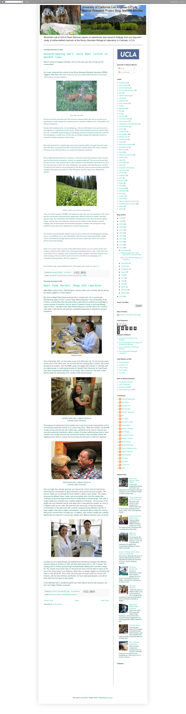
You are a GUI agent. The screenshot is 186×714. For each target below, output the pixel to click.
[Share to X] (80, 272)
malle (123, 468)
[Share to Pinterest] (85, 272)
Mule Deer (79, 275)
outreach (122, 157)
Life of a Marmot (124, 385)
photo (121, 165)
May (122, 281)
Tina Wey (122, 373)
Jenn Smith (123, 370)
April (123, 284)
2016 (121, 233)
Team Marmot (126, 455)
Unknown (124, 461)
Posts (122, 68)
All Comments (125, 72)
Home (77, 600)
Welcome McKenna (132, 534)
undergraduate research (69, 594)
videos (121, 206)
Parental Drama (134, 625)
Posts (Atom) (57, 604)
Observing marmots (125, 155)
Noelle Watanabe (127, 445)
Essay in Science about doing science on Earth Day (129, 553)
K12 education (124, 126)
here (97, 266)
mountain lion (123, 147)
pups (120, 178)
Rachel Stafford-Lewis (129, 448)
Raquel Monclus (127, 452)
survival (121, 198)
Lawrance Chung (127, 435)
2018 (121, 227)
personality (123, 162)
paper (121, 160)
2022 (121, 218)
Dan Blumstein (124, 362)
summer (122, 196)
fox (120, 114)
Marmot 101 (123, 137)
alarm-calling (123, 85)
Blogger (110, 698)
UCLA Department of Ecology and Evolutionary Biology (130, 343)
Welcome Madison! (132, 587)
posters (121, 173)
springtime (122, 191)
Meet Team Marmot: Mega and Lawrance (72, 285)
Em (122, 415)
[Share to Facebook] (82, 272)
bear (120, 93)
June (123, 278)
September (125, 269)
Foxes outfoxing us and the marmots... (135, 498)
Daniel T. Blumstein (128, 412)
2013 (121, 242)
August (123, 272)
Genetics (122, 116)
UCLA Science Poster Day (134, 643)
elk (120, 106)
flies (120, 111)
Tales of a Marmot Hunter (127, 201)
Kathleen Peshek (127, 429)
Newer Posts (48, 600)
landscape (122, 132)
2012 (121, 245)
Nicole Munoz (126, 442)
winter (121, 209)
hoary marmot (123, 121)
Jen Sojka (124, 419)
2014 (121, 239)
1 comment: (67, 272)
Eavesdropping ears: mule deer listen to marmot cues (131, 254)
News (121, 152)
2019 (121, 224)
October (124, 266)
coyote (121, 98)
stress (121, 193)
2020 (121, 221)
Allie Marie (125, 402)
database (122, 101)
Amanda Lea (123, 365)
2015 (121, 236)
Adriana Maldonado (128, 399)
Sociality (122, 188)
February (124, 290)
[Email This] (75, 272)
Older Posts (105, 600)
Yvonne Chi (125, 465)
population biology (125, 168)
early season (123, 103)
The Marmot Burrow (125, 382)
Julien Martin (123, 367)
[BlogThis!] (77, 272)
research (122, 181)
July (122, 275)
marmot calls (71, 275)
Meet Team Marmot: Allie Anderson (133, 606)
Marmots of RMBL (125, 387)
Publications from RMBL (127, 390)
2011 (121, 248)
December (125, 250)
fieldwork (122, 108)
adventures (123, 83)
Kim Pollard (125, 432)
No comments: (75, 591)
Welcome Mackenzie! (133, 568)
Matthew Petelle (126, 438)
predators (122, 175)
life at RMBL (123, 134)
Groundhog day (124, 119)
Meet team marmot (55, 594)
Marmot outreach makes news (135, 517)
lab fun (121, 129)
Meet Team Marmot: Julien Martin (134, 480)
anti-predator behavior (126, 90)
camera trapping (124, 96)
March (123, 287)
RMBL (85, 275)
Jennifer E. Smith (127, 422)
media (121, 142)
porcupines (123, 170)
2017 (121, 230)
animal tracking (124, 88)
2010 (121, 296)
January (124, 293)
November (125, 263)
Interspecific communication (58, 275)
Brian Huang (125, 409)
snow (121, 186)
